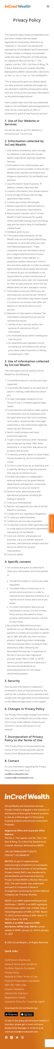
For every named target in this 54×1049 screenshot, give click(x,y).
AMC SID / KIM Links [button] (15, 984)
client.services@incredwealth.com (21, 1031)
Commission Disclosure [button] (17, 959)
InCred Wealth (19, 942)
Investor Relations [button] (14, 989)
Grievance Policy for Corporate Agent (24, 1001)
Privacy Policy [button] (12, 972)
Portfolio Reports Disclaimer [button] (20, 968)
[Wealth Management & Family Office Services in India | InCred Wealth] (17, 6)
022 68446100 (22, 855)
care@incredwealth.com (16, 774)
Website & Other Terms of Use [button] (21, 976)
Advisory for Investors (16, 993)
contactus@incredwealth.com (19, 777)
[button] (48, 6)
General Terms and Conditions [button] (21, 964)
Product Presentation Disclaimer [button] (22, 980)
